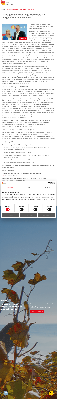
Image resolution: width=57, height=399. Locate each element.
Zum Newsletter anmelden (37, 311)
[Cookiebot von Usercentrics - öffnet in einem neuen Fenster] (49, 183)
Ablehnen (10, 215)
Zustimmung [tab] (10, 187)
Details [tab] (28, 187)
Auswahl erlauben (28, 215)
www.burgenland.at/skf (8, 170)
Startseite (3, 9)
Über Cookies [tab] (47, 187)
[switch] (21, 209)
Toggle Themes (51, 393)
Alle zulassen (46, 215)
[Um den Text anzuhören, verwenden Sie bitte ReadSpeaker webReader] (5, 393)
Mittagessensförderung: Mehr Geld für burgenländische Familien (20, 9)
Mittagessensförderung (11, 175)
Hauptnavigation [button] (54, 2)
